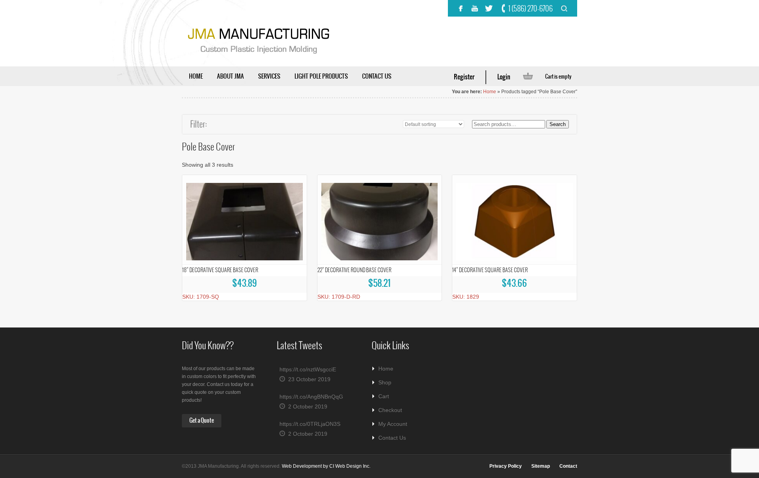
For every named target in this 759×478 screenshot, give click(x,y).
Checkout (390, 410)
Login (503, 77)
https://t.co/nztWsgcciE (307, 369)
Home (489, 91)
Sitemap (540, 466)
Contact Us (392, 438)
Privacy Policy (505, 466)
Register (464, 77)
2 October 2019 (307, 406)
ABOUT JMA (230, 76)
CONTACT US (376, 76)
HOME (196, 76)
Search (557, 124)
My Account (392, 424)
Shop (384, 382)
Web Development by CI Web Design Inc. (326, 466)
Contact (568, 466)
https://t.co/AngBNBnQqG (311, 396)
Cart (383, 396)
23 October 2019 (309, 379)
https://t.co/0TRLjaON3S (309, 424)
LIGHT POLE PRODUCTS (321, 76)
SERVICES (269, 76)
